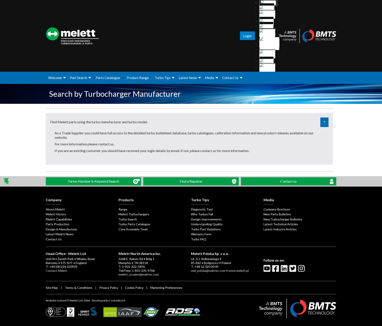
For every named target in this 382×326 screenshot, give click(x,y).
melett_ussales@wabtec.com (138, 274)
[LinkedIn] (285, 270)
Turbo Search (127, 219)
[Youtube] (267, 270)
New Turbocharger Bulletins (283, 219)
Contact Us (230, 78)
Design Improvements (206, 219)
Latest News (188, 78)
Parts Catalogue (108, 78)
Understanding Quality (207, 224)
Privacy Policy (108, 287)
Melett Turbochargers (133, 214)
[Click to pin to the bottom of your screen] (6, 181)
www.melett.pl (238, 270)
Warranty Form (201, 234)
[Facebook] (276, 270)
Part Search (78, 78)
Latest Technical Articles (281, 224)
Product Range (138, 78)
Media (209, 78)
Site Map (52, 287)
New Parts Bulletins (277, 214)
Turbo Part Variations (206, 229)
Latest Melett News (60, 234)
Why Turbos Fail (202, 214)
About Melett (55, 209)
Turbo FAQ (198, 239)
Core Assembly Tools (133, 229)
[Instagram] (302, 270)
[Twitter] (293, 270)
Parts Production (57, 224)
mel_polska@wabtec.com (208, 270)
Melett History (56, 214)
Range (122, 209)
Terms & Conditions (78, 287)
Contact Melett (56, 270)
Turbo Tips (163, 78)
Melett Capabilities (59, 219)
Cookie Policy (134, 287)
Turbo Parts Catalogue (134, 224)
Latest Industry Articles (280, 229)
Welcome (55, 78)
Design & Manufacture (61, 229)
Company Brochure (277, 209)
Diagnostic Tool (202, 209)
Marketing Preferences (166, 287)
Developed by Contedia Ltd (108, 300)
